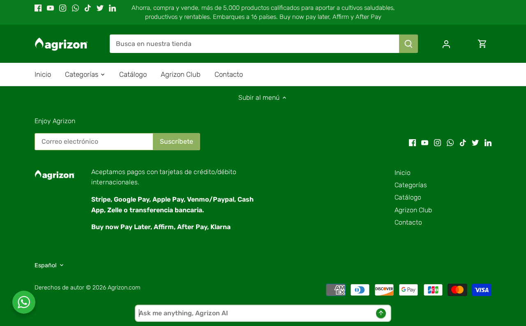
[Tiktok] (87, 7)
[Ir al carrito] (482, 43)
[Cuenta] (446, 43)
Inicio (402, 173)
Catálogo (407, 197)
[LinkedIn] (112, 7)
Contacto (408, 222)
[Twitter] (100, 7)
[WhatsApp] (75, 7)
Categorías (410, 185)
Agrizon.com (124, 287)
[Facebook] (38, 7)
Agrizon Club (413, 210)
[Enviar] (408, 43)
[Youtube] (50, 7)
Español (46, 265)
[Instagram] (62, 7)
